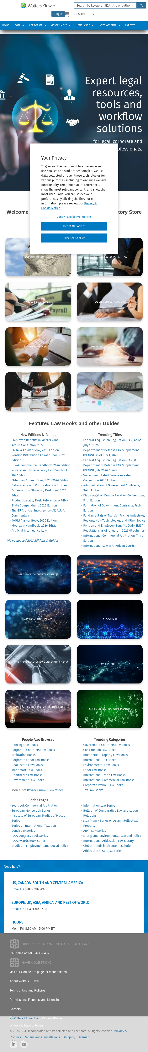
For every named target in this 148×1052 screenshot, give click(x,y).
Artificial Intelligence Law (29, 530)
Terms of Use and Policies (27, 990)
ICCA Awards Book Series (28, 841)
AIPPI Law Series (94, 830)
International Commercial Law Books (108, 780)
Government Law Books (28, 780)
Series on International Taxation (34, 825)
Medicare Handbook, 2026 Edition (35, 525)
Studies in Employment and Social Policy (40, 846)
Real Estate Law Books (27, 765)
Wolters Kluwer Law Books (45, 790)
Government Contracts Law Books (106, 745)
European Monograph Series (31, 810)
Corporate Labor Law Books (30, 760)
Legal (17, 25)
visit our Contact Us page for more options (38, 972)
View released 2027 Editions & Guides (32, 540)
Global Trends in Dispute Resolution (107, 846)
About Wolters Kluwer (24, 981)
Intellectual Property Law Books (105, 755)
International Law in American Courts (109, 545)
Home (5, 25)
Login (58, 14)
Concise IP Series (23, 830)
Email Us (18, 889)
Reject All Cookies (74, 238)
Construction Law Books (99, 750)
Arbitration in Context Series (102, 851)
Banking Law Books (25, 745)
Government (59, 25)
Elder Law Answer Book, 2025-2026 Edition (40, 480)
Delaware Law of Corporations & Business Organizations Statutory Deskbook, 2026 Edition (40, 490)
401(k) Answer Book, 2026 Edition (34, 520)
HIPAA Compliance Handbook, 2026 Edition (41, 465)
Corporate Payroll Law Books (103, 785)
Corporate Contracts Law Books (33, 750)
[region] (74, 198)
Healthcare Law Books (27, 775)
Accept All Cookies (74, 226)
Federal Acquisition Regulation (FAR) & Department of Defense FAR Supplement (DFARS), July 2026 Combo (111, 465)
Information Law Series (99, 805)
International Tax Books (99, 760)
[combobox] (103, 5)
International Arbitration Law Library (108, 841)
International (107, 25)
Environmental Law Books (101, 765)
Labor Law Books (94, 770)
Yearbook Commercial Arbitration (35, 805)
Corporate (35, 25)
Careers (15, 1009)
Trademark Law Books (27, 770)
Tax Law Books (93, 790)
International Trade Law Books (104, 775)
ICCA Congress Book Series (30, 836)
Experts (130, 25)
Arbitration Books (23, 755)
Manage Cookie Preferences (74, 216)
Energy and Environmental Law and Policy (112, 836)
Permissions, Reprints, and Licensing (35, 999)
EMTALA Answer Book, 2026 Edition (35, 450)
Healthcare (83, 25)
